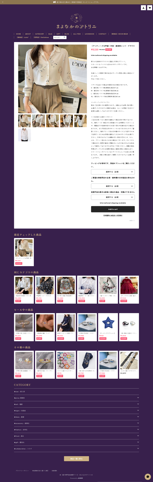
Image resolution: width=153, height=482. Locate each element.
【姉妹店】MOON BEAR (119, 34)
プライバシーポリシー (22, 470)
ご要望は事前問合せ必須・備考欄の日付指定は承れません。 (113, 179)
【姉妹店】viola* (22, 37)
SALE (50, 34)
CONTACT (102, 34)
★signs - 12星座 (20, 411)
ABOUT (28, 34)
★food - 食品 (19, 436)
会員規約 (54, 470)
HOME (18, 34)
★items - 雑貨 (19, 417)
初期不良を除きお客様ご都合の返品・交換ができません (113, 192)
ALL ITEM (77, 34)
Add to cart (113, 209)
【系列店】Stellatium (41, 37)
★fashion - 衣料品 (20, 430)
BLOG (67, 34)
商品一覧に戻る (76, 459)
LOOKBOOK (89, 34)
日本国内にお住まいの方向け (112, 215)
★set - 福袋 (18, 404)
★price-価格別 (19, 398)
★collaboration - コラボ (23, 449)
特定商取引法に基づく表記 (40, 470)
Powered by (74, 478)
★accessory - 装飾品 (21, 423)
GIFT (58, 34)
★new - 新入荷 (19, 392)
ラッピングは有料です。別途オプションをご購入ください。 (113, 165)
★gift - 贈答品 (19, 442)
